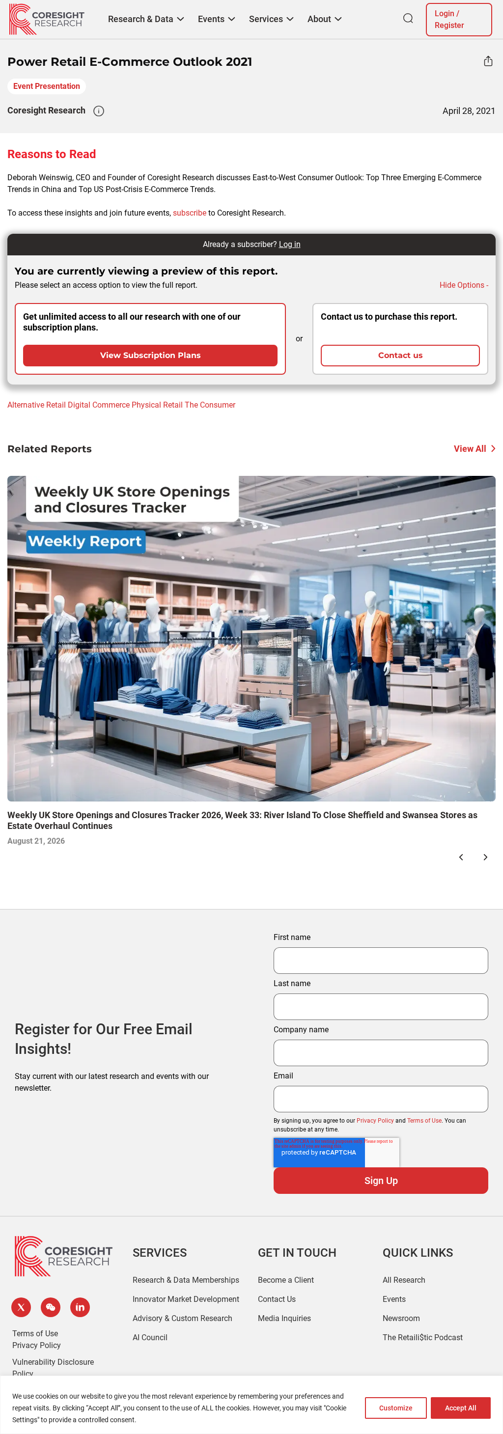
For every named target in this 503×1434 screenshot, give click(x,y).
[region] (251, 1405)
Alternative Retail (36, 405)
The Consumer (210, 405)
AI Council (150, 1337)
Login (444, 13)
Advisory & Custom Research (182, 1318)
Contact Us (277, 1299)
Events (394, 1299)
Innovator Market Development (186, 1299)
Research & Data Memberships (186, 1280)
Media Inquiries (284, 1318)
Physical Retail (157, 405)
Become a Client (286, 1280)
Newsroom (401, 1318)
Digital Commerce (99, 405)
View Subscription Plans (150, 355)
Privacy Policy (375, 1120)
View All (470, 448)
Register (449, 25)
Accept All (460, 1408)
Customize (396, 1408)
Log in (290, 244)
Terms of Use (424, 1120)
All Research (404, 1280)
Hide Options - (464, 285)
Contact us (400, 355)
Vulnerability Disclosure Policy (53, 1368)
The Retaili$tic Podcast (423, 1337)
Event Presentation (46, 86)
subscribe (189, 213)
